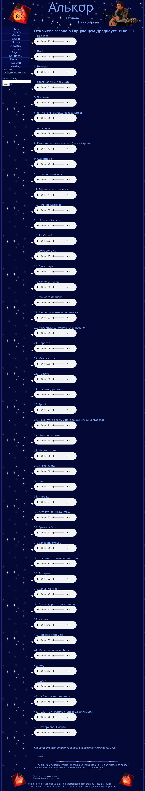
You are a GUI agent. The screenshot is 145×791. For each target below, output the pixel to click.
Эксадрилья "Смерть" (53, 727)
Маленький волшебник (54, 650)
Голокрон (43, 66)
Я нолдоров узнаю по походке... (59, 312)
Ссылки (16, 62)
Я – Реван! (43, 97)
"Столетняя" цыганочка (54, 512)
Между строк (47, 358)
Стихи (16, 39)
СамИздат (15, 66)
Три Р (42, 404)
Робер (43, 681)
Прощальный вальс (52, 174)
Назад (40, 756)
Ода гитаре (44, 159)
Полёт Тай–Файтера (52, 711)
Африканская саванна (53, 189)
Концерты (16, 56)
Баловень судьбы (50, 543)
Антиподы (43, 128)
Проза (16, 42)
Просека (44, 373)
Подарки (16, 59)
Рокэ (41, 665)
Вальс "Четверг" (49, 589)
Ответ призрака (49, 435)
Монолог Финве (49, 281)
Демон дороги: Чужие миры (57, 604)
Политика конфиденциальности (45, 776)
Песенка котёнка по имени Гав (59, 558)
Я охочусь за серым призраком (59, 420)
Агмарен (44, 573)
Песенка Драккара (51, 389)
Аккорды (16, 45)
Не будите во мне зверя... (55, 696)
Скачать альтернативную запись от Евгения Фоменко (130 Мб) (75, 748)
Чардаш (44, 496)
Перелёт (42, 36)
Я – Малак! (44, 113)
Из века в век (47, 450)
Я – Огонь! (45, 235)
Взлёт (40, 51)
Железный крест (49, 220)
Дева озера (46, 266)
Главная (16, 28)
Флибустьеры (47, 251)
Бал (41, 481)
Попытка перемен (51, 635)
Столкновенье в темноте (53, 82)
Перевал (44, 343)
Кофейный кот (48, 327)
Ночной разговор (50, 205)
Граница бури (48, 527)
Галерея (15, 49)
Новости (15, 32)
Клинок (43, 619)
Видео (16, 52)
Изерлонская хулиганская (54, 143)
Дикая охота (47, 466)
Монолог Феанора (51, 297)
